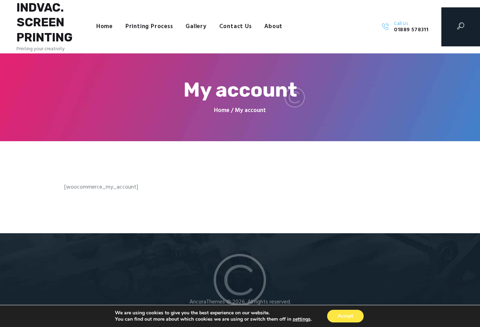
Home (221, 110)
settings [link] (302, 319)
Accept (345, 316)
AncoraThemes (207, 302)
